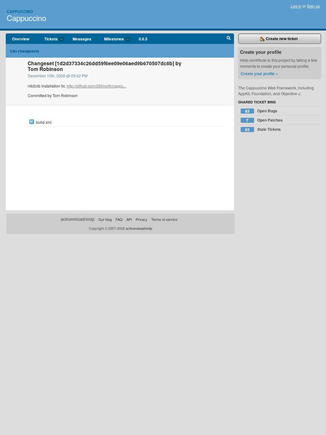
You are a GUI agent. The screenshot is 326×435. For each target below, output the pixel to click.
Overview (20, 39)
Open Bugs (261, 111)
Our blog (105, 219)
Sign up (313, 6)
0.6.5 (143, 39)
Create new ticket (281, 38)
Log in (296, 6)
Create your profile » (259, 73)
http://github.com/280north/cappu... (96, 85)
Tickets (48, 39)
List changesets (24, 51)
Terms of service (164, 219)
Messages (82, 39)
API (129, 219)
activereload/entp (78, 219)
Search (228, 38)
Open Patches (264, 120)
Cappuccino (20, 11)
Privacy (141, 219)
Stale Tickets (263, 129)
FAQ (119, 219)
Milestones (111, 39)
